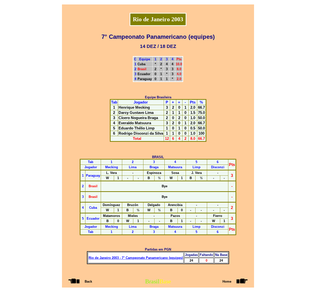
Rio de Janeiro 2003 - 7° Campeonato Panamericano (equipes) (136, 258)
